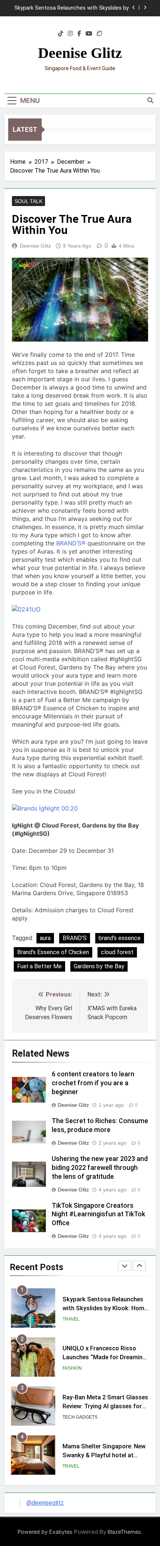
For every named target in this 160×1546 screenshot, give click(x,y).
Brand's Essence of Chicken (53, 952)
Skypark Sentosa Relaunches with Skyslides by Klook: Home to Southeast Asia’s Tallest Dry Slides (72, 8)
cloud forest (117, 952)
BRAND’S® (71, 543)
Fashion (72, 1368)
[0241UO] (26, 609)
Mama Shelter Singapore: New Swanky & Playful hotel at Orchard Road (104, 1455)
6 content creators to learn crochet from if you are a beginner (93, 1083)
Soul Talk (28, 201)
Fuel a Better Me (39, 966)
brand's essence (120, 938)
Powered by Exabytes (45, 1532)
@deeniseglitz (45, 1502)
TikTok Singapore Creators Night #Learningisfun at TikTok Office (98, 1214)
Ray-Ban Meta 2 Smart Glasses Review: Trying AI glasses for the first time (105, 1406)
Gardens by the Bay (99, 966)
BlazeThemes (124, 1532)
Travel (71, 1319)
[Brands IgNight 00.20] (45, 808)
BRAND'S (75, 938)
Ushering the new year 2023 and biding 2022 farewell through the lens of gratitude (100, 1167)
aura (45, 938)
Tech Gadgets (80, 1417)
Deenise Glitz (80, 53)
